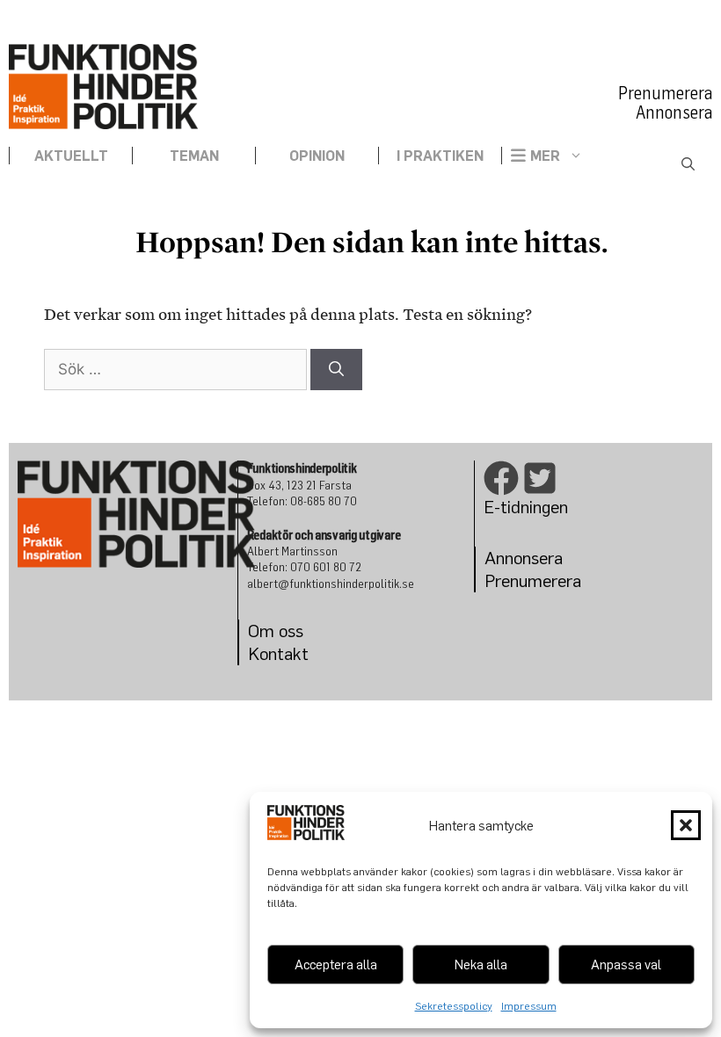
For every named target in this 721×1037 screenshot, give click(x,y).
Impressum (529, 1005)
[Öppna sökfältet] (688, 164)
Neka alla (481, 964)
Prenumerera (665, 93)
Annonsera (674, 112)
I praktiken (440, 155)
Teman (194, 155)
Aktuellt (71, 155)
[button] (686, 825)
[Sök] (336, 370)
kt (301, 653)
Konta (270, 653)
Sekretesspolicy (453, 1005)
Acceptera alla (336, 964)
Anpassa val (626, 964)
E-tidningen (526, 507)
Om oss (275, 631)
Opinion (317, 155)
